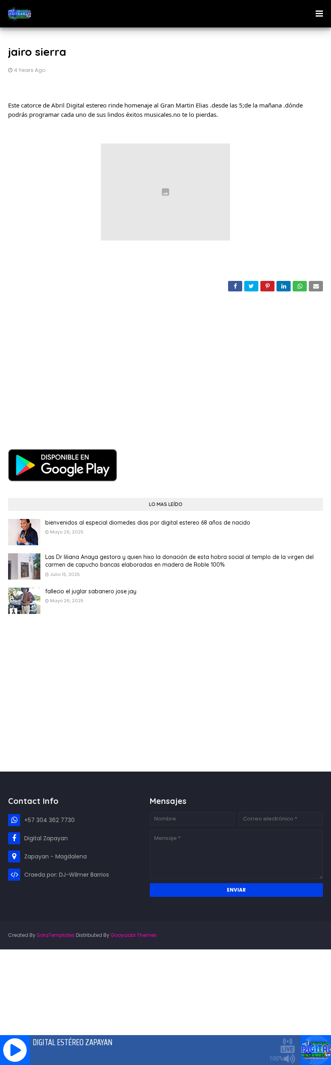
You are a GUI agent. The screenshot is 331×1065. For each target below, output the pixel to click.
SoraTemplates (56, 935)
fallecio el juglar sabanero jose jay (90, 591)
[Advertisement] (165, 364)
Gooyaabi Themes (134, 935)
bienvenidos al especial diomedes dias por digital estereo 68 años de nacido (147, 522)
